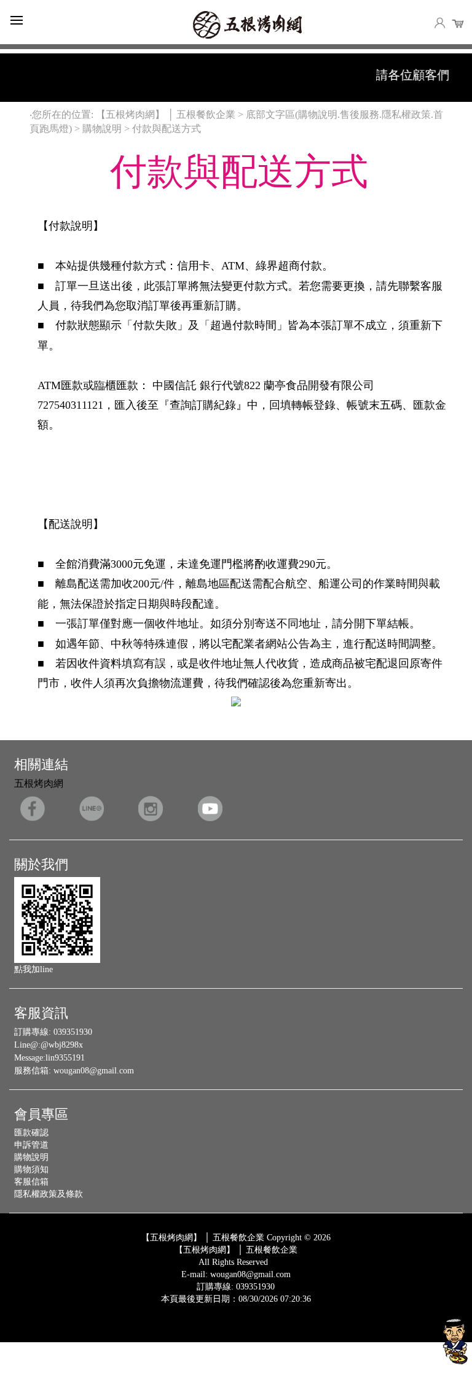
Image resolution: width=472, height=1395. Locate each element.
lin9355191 (65, 1057)
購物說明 (31, 1157)
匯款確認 (31, 1132)
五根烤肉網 (38, 783)
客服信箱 (31, 1181)
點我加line (33, 969)
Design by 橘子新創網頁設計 (195, 1308)
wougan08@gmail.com (93, 1070)
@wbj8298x (62, 1044)
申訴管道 (31, 1145)
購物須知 (31, 1169)
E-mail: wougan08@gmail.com (236, 1274)
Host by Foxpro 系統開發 (284, 1308)
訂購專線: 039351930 (236, 1286)
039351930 (72, 1032)
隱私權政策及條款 (48, 1194)
